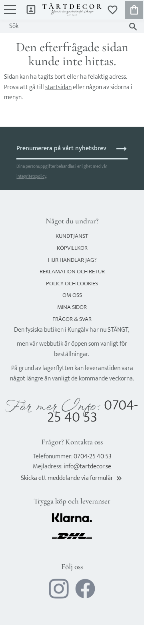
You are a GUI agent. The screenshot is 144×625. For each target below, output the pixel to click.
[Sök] (133, 26)
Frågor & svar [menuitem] (72, 319)
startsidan (58, 87)
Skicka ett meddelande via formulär (72, 478)
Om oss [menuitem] (72, 295)
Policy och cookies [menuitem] (72, 284)
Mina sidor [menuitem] (31, 9)
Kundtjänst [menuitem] (72, 236)
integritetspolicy (31, 176)
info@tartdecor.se (87, 466)
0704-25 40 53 (92, 411)
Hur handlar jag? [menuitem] (72, 260)
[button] (10, 14)
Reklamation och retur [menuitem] (72, 272)
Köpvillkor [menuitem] (72, 248)
